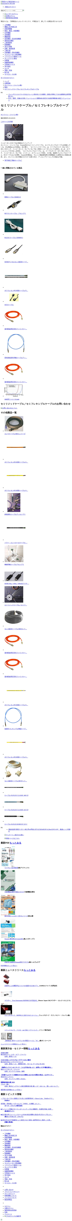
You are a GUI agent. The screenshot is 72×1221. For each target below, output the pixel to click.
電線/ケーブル (17, 160)
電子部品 (8, 160)
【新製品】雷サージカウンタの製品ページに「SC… (21, 1040)
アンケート (8, 1214)
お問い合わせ (9, 1189)
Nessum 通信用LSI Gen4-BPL (13, 939)
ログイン (7, 1206)
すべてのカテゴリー (7, 78)
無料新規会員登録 (10, 1210)
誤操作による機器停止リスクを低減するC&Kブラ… (21, 986)
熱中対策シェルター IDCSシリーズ (16, 916)
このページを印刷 (7, 121)
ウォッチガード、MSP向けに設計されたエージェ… (21, 1015)
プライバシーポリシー (12, 1191)
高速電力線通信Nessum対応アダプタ (16, 962)
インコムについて (10, 1197)
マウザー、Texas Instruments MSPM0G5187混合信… (21, 1000)
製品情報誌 (8, 1199)
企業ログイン (9, 1208)
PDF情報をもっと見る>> (9, 965)
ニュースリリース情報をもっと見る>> (13, 1044)
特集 (6, 1212)
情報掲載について (10, 1195)
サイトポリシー (9, 1193)
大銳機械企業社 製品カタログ (14, 892)
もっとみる (15, 843)
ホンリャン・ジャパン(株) (9, 114)
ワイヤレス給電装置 (11, 868)
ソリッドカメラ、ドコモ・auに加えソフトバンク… (21, 1030)
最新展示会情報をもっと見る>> (11, 1090)
